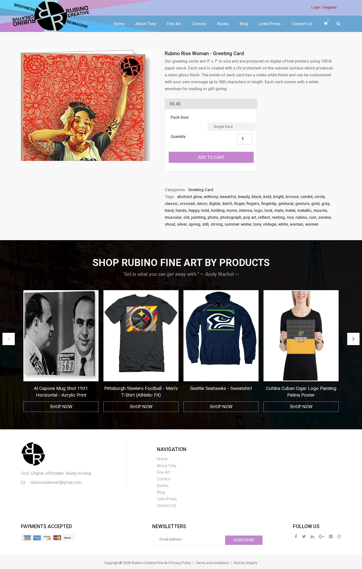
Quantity (178, 136)
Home (118, 23)
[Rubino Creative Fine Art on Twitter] (304, 536)
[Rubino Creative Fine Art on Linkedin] (312, 536)
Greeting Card (200, 189)
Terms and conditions (212, 563)
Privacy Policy (180, 563)
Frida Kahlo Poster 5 (301, 388)
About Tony (145, 23)
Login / (317, 7)
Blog (244, 23)
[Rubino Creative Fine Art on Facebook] (296, 536)
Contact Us (302, 23)
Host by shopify (245, 563)
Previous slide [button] (8, 339)
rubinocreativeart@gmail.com (56, 482)
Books (223, 23)
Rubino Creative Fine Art (150, 563)
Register (330, 7)
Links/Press (270, 23)
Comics (199, 23)
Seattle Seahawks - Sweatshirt (141, 388)
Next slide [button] (353, 339)
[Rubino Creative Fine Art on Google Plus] (321, 536)
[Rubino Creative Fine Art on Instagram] (339, 536)
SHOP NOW (61, 406)
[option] (61, 351)
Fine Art (174, 23)
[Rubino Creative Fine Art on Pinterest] (331, 536)
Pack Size (179, 117)
